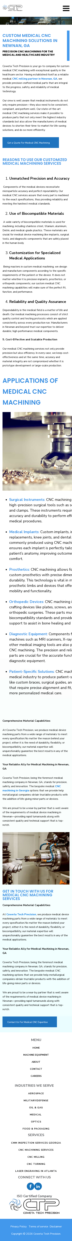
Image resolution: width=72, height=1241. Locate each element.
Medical (36, 1114)
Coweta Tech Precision (21, 914)
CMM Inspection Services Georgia (36, 1142)
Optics (36, 1121)
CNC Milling (36, 1157)
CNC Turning (36, 1164)
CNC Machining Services (36, 1150)
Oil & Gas (36, 1107)
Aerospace (36, 1093)
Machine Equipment (36, 1054)
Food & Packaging (36, 1128)
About (36, 1062)
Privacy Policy (18, 1226)
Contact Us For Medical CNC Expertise (27, 1022)
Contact (36, 1069)
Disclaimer (56, 1226)
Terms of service (38, 1226)
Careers (36, 1076)
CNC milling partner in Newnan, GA (34, 79)
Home (36, 1047)
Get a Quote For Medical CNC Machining (28, 142)
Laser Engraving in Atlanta (36, 1171)
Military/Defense (36, 1100)
